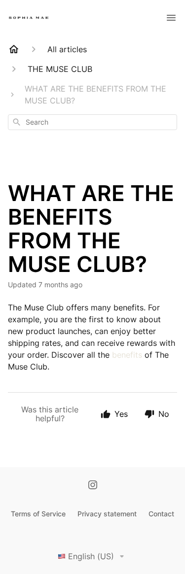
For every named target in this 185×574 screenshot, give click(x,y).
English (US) (91, 556)
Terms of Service (38, 513)
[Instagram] (93, 486)
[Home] (14, 49)
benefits (127, 355)
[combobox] (92, 122)
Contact (161, 513)
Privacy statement (107, 513)
